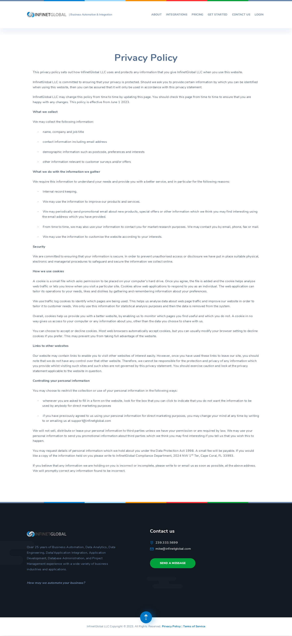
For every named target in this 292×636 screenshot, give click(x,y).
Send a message (173, 563)
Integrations (176, 14)
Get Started (218, 14)
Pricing (197, 14)
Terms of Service (194, 626)
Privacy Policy (171, 626)
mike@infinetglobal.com (173, 549)
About (156, 14)
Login (259, 14)
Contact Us (241, 14)
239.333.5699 (167, 542)
